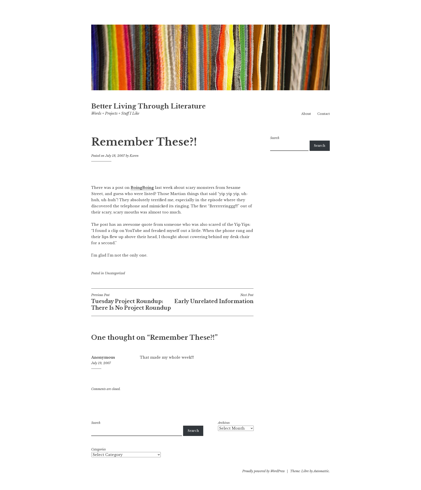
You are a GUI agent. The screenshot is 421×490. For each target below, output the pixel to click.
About (306, 114)
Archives (224, 423)
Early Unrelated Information (213, 298)
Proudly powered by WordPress (263, 471)
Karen (134, 156)
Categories (98, 449)
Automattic (321, 471)
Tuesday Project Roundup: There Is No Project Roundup (131, 302)
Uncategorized (115, 273)
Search (274, 138)
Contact (323, 114)
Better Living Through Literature (148, 106)
